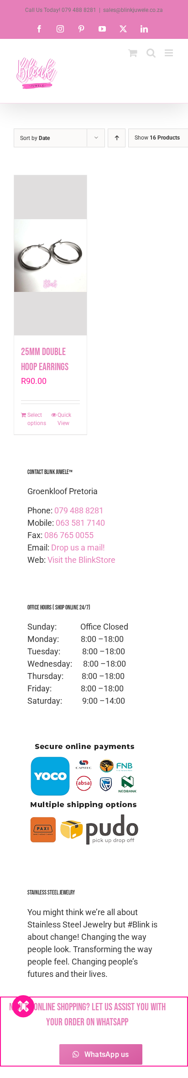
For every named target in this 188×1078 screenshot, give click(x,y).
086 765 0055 (69, 535)
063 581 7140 (80, 523)
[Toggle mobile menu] (169, 53)
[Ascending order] (116, 138)
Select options (36, 419)
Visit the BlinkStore (81, 560)
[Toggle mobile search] (151, 53)
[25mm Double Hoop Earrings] (50, 255)
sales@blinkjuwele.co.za (133, 10)
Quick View (64, 419)
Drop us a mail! (78, 547)
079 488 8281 (79, 510)
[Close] (23, 1006)
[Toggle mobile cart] (132, 53)
